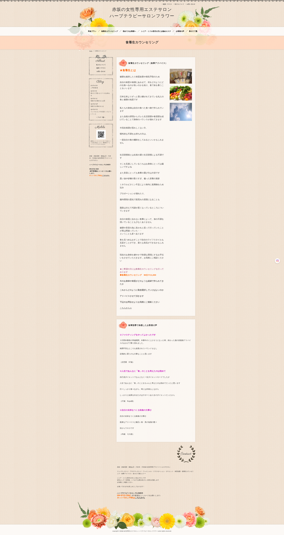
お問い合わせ (190, 4)
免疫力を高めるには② (98, 100)
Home (90, 51)
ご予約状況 (94, 87)
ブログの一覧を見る (100, 117)
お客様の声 (180, 31)
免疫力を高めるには (97, 106)
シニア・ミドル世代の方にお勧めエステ (156, 31)
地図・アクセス (167, 4)
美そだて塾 (193, 31)
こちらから (140, 498)
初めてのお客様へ (129, 31)
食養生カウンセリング (109, 31)
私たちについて (179, 4)
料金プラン (92, 31)
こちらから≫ (126, 308)
